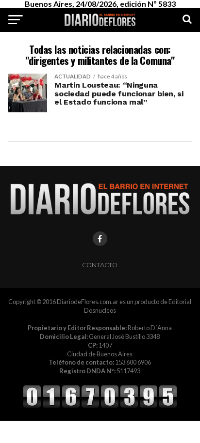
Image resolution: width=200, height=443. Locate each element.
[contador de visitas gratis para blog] (100, 406)
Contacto (99, 265)
